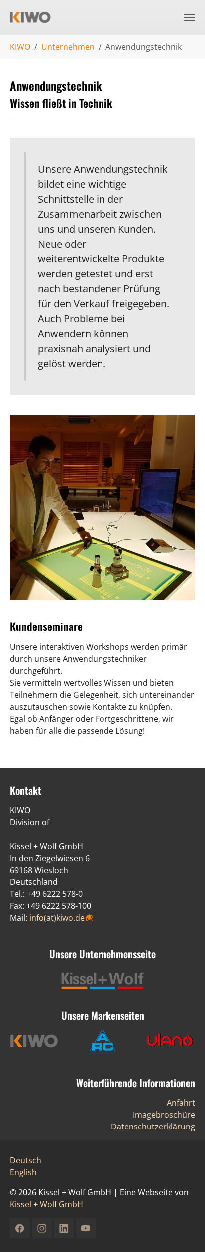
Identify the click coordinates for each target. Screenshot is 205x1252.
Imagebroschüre (164, 1114)
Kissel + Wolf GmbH (46, 1204)
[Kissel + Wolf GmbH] (36, 17)
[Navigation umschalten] (189, 17)
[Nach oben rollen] (183, 1230)
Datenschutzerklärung (153, 1126)
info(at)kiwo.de (57, 917)
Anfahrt (181, 1102)
